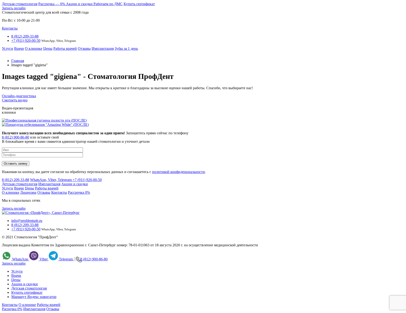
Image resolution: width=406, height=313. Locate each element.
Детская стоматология (19, 4)
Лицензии (28, 192)
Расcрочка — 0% (52, 4)
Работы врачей (65, 48)
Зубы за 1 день (126, 48)
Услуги (7, 48)
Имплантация (103, 48)
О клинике (33, 48)
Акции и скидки (80, 4)
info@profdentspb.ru (26, 221)
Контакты (10, 28)
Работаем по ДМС (108, 4)
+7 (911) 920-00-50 (25, 41)
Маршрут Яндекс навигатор (33, 297)
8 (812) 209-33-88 (25, 36)
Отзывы (84, 48)
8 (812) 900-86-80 (15, 137)
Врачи (19, 48)
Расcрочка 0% (79, 192)
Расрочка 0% (12, 309)
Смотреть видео (14, 100)
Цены (47, 48)
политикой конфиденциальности (178, 172)
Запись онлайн (14, 8)
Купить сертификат (139, 4)
